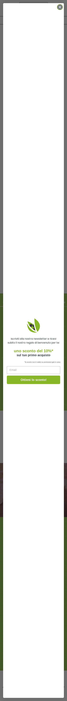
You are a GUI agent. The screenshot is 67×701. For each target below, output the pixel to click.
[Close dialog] (60, 7)
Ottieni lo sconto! (34, 379)
